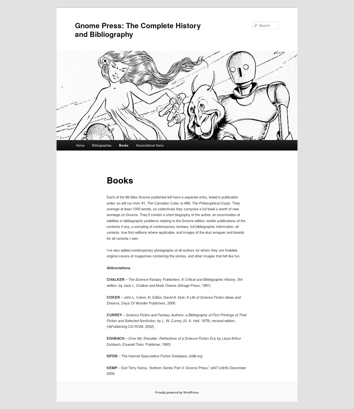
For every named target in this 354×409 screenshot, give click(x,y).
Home (80, 145)
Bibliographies (101, 145)
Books (123, 145)
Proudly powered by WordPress (177, 392)
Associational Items (150, 145)
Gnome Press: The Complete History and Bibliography (138, 29)
